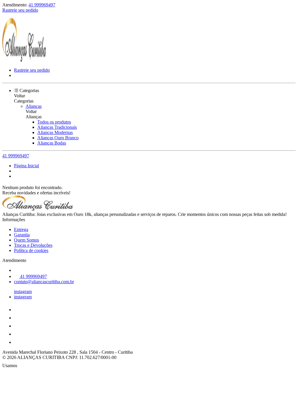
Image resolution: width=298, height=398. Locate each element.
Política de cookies (31, 250)
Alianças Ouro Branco (58, 137)
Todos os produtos (54, 121)
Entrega (21, 229)
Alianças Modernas (55, 132)
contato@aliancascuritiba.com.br (44, 281)
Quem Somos (26, 239)
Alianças (34, 106)
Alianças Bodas (51, 142)
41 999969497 (42, 4)
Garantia (22, 234)
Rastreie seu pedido (20, 10)
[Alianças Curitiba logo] (24, 60)
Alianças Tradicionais (57, 127)
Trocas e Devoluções (33, 245)
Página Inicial (26, 165)
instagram (23, 291)
